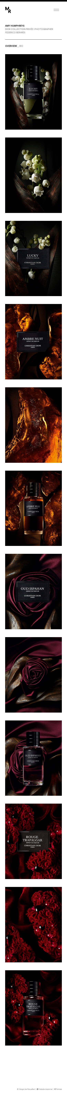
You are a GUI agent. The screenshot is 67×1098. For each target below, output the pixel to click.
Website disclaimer (45, 1089)
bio (21, 46)
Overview (11, 46)
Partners (59, 1089)
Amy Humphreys (14, 26)
